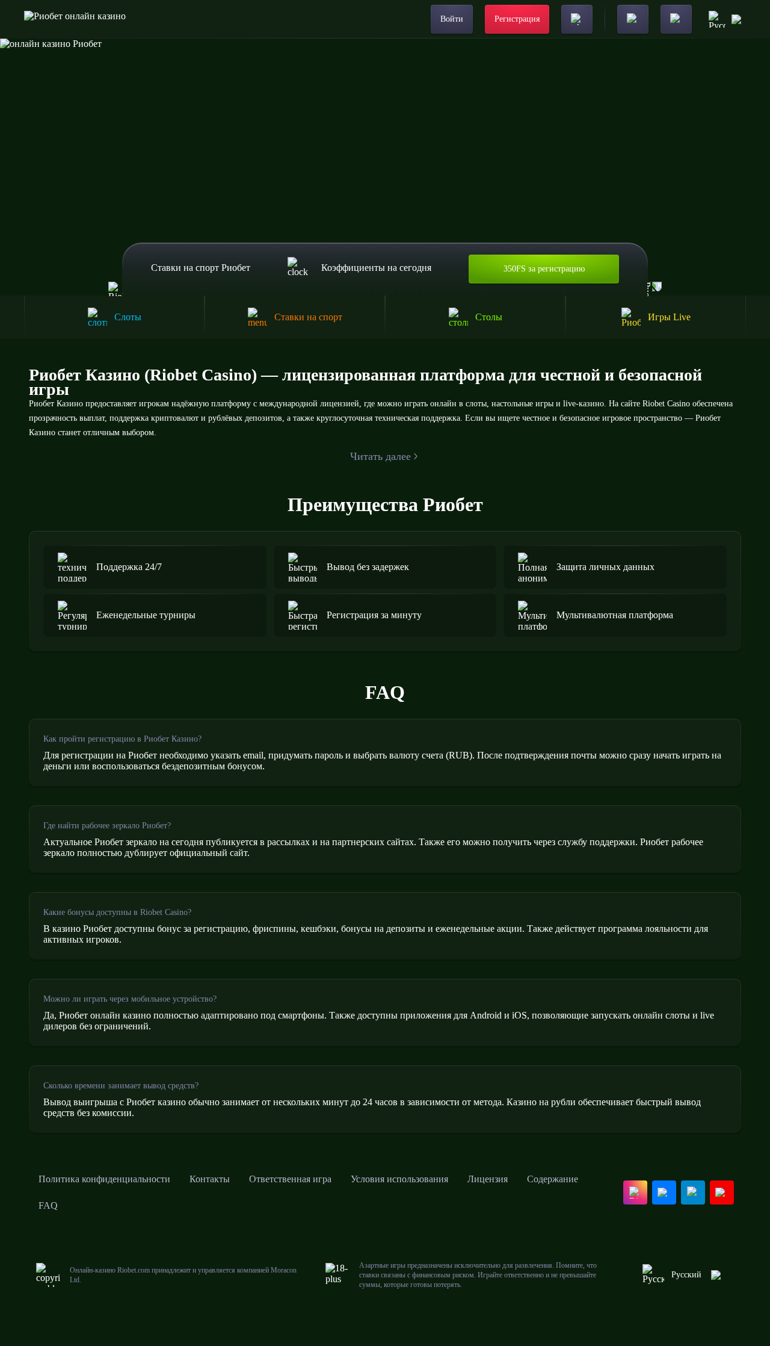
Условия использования (399, 1179)
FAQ (48, 1205)
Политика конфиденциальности (104, 1179)
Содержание (552, 1179)
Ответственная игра (290, 1179)
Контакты (209, 1179)
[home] (75, 19)
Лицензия (487, 1179)
